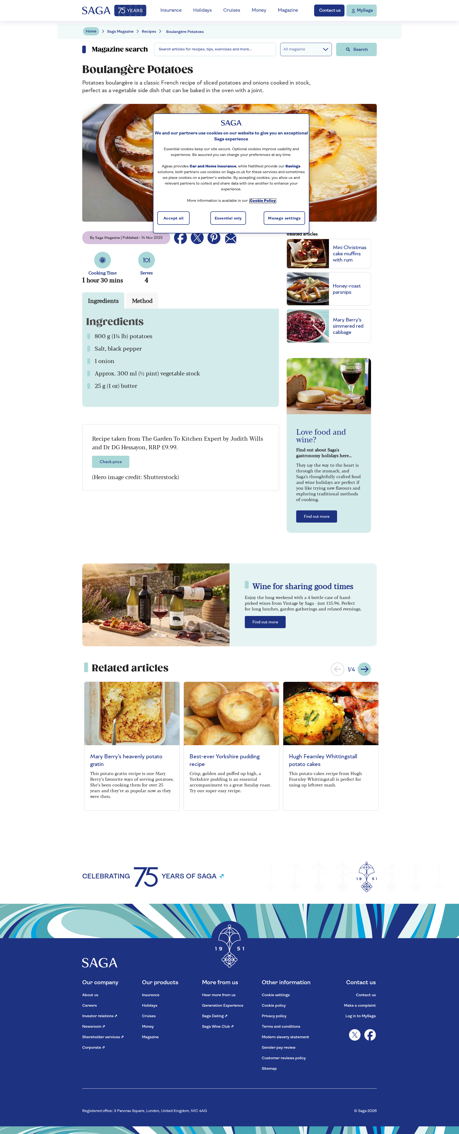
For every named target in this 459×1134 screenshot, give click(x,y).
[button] (337, 669)
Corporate (93, 1048)
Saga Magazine (120, 32)
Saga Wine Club (218, 1027)
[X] (355, 1035)
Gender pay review (278, 1048)
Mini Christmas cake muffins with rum (349, 253)
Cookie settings (276, 995)
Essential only (228, 218)
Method (142, 300)
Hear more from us (218, 995)
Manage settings (284, 218)
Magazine (288, 10)
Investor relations (99, 1016)
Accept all (174, 218)
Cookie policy (274, 1006)
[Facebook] (370, 1035)
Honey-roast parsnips (347, 289)
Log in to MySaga (360, 1016)
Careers (89, 1006)
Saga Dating (215, 1016)
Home (91, 31)
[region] (231, 173)
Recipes (149, 32)
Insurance (171, 10)
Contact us (366, 995)
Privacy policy (274, 1016)
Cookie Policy (263, 201)
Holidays (202, 10)
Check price (111, 462)
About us (90, 995)
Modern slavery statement (285, 1037)
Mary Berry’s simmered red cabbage (348, 326)
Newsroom (93, 1027)
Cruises (231, 10)
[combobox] (215, 49)
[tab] (103, 300)
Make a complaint (360, 1006)
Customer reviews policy (284, 1058)
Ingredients (103, 300)
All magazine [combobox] (294, 49)
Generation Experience (222, 1006)
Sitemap (269, 1069)
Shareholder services (103, 1037)
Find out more (316, 516)
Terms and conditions (281, 1027)
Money (259, 10)
